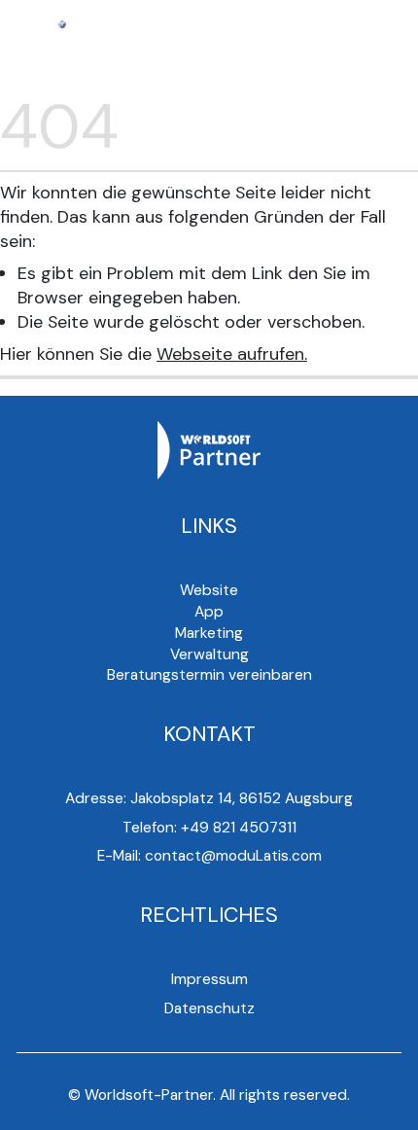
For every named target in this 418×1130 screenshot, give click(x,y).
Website (209, 590)
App (209, 611)
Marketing (209, 633)
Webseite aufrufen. (232, 354)
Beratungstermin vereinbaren (209, 675)
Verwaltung (209, 654)
